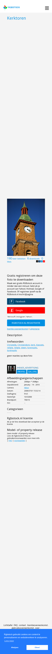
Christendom (24, 344)
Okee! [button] (37, 647)
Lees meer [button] (9, 641)
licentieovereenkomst (37, 625)
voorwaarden (19, 440)
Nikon (26, 387)
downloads (34, 258)
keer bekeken (18, 258)
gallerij (32, 371)
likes (9, 261)
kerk (33, 344)
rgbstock (14, 7)
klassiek (40, 344)
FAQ (10, 440)
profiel (21, 371)
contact (22, 625)
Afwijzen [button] (14, 647)
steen (23, 347)
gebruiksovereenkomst (23, 628)
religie (10, 347)
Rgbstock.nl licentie (20, 418)
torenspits (32, 347)
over (37, 628)
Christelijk (12, 344)
